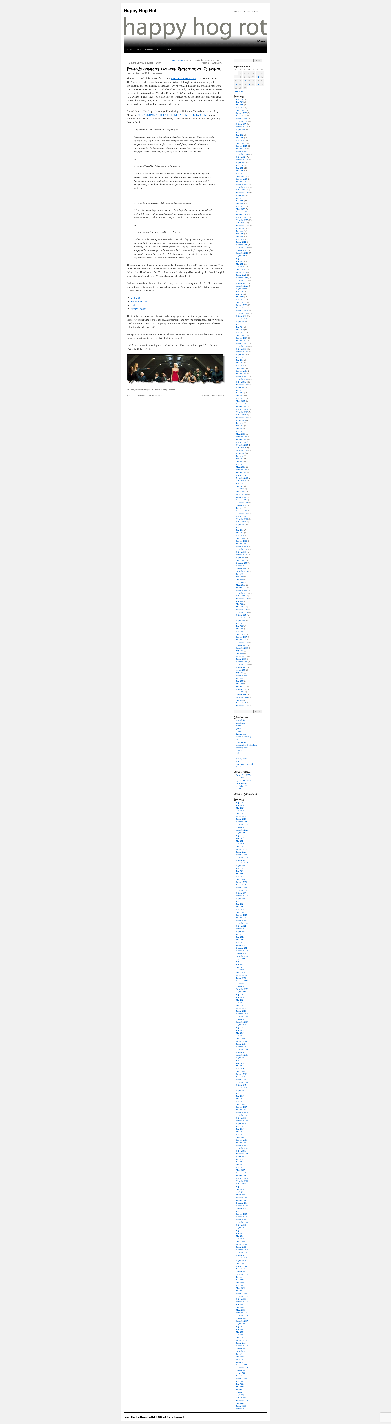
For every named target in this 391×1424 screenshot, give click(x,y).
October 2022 (241, 222)
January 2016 (241, 439)
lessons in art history (243, 736)
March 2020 (240, 302)
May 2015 (240, 461)
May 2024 (240, 170)
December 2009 (242, 563)
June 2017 (240, 393)
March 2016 (240, 434)
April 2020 (240, 299)
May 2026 (240, 104)
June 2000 (240, 681)
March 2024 (240, 176)
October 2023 (241, 190)
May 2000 (240, 683)
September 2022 (242, 225)
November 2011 (242, 519)
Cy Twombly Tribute (243, 780)
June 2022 (240, 233)
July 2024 (239, 165)
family (238, 725)
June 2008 (240, 601)
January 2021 (241, 275)
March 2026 (240, 110)
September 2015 (242, 450)
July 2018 (239, 357)
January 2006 (241, 659)
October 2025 (241, 124)
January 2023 (241, 214)
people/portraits (241, 742)
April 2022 (240, 239)
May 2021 (240, 264)
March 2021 (240, 269)
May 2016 (240, 428)
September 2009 (242, 571)
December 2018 (242, 343)
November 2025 (242, 121)
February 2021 (241, 272)
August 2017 (241, 387)
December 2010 (242, 546)
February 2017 (241, 403)
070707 (239, 788)
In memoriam (241, 734)
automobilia (240, 720)
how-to (238, 731)
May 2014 (240, 486)
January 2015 (241, 472)
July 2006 (239, 650)
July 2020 (239, 291)
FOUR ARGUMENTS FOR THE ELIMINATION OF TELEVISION (171, 114)
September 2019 (242, 318)
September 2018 (242, 351)
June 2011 (240, 530)
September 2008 (242, 598)
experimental (240, 723)
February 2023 (241, 211)
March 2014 (240, 491)
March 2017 (240, 401)
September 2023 (242, 192)
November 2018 (242, 346)
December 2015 (242, 442)
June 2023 (240, 200)
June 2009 (240, 576)
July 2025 (239, 132)
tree (237, 756)
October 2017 (241, 382)
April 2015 (240, 464)
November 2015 (242, 445)
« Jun (236, 91)
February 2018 (241, 371)
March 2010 (240, 560)
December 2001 (242, 675)
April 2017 (240, 398)
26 (258, 84)
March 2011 (240, 538)
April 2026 (240, 107)
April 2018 (240, 365)
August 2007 (241, 620)
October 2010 (241, 552)
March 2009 (240, 585)
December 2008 (242, 590)
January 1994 (241, 702)
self (237, 753)
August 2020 (241, 288)
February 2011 (241, 541)
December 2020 (242, 277)
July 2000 (239, 678)
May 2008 (240, 604)
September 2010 (242, 554)
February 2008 (241, 609)
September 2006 (242, 648)
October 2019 (241, 316)
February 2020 (241, 305)
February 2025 (241, 146)
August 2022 (241, 228)
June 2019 (240, 327)
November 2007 (242, 612)
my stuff (239, 739)
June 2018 (240, 360)
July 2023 (239, 198)
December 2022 (242, 217)
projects (239, 750)
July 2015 (239, 456)
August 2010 (241, 557)
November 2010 (242, 549)
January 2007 (241, 639)
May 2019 (240, 329)
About (138, 49)
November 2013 (242, 502)
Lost (132, 305)
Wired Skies (240, 766)
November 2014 (242, 478)
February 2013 (241, 510)
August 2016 (241, 420)
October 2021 (241, 250)
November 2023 (242, 187)
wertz (238, 761)
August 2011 (241, 524)
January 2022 (241, 242)
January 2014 (241, 497)
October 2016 (241, 414)
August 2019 (241, 321)
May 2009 (240, 579)
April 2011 (240, 535)
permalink (170, 389)
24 (249, 84)
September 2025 (242, 126)
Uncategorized (241, 758)
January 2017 (241, 406)
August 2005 (241, 670)
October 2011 (241, 521)
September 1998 (242, 697)
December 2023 (242, 184)
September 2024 (242, 159)
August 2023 (241, 195)
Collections (148, 49)
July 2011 (239, 527)
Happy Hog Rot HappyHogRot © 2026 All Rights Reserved (154, 1416)
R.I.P (158, 49)
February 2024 (241, 179)
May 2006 (240, 653)
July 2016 (239, 423)
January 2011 (241, 543)
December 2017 (242, 376)
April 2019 (240, 332)
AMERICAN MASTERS (183, 78)
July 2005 (239, 672)
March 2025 (240, 143)
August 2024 (241, 162)
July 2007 (239, 623)
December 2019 (242, 310)
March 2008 (240, 606)
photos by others (242, 747)
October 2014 (241, 480)
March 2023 (240, 209)
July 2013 (239, 508)
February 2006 (241, 656)
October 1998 (241, 694)
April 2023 (240, 206)
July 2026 (239, 99)
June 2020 (240, 294)
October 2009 (241, 568)
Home (129, 49)
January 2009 (241, 587)
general (180, 60)
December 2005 (242, 661)
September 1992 (242, 705)
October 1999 (241, 689)
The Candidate (241, 783)
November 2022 (242, 220)
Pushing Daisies (138, 308)
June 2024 (240, 168)
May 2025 (240, 137)
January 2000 (241, 686)
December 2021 (242, 244)
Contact (167, 49)
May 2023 (240, 203)
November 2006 (242, 642)
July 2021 (239, 258)
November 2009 (242, 565)
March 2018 (240, 368)
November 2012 (242, 513)
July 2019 (239, 324)
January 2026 (241, 115)
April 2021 (240, 266)
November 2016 (242, 412)
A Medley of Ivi (242, 786)
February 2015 (241, 469)
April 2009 (240, 582)
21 (236, 84)
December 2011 (242, 516)
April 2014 (240, 489)
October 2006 (241, 645)
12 (258, 76)
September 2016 (242, 417)
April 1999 (240, 692)
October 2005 (241, 667)
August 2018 (241, 354)
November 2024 (242, 154)
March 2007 (240, 634)
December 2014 (242, 475)
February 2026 (241, 113)
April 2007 (240, 631)
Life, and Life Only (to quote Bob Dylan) (144, 62)
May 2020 (240, 296)
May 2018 (240, 362)
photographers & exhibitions (246, 745)
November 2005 (242, 664)
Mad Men (135, 297)
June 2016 (240, 425)
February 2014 (241, 494)
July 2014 (239, 483)
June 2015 (240, 458)
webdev (158, 72)
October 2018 (241, 349)
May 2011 (240, 532)
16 (245, 80)
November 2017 (242, 379)
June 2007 (240, 626)
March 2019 (240, 335)
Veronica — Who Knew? (213, 62)
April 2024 (240, 173)
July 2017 (239, 390)
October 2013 (241, 505)
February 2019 (241, 338)
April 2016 (240, 431)
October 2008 (241, 596)
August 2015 (241, 453)
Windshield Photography (245, 764)
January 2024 (241, 181)
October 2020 (241, 283)
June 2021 (240, 261)
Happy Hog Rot (140, 10)
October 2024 (241, 157)
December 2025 (242, 118)
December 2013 (242, 499)
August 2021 (241, 255)
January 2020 (241, 307)
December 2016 (242, 409)
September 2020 (242, 286)
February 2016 (241, 436)
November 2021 (242, 247)
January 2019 (241, 340)
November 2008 (242, 593)
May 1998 (240, 700)
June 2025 (240, 135)
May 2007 (240, 628)
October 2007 (241, 615)
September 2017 (242, 384)
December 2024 (242, 151)
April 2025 (240, 140)
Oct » (241, 91)
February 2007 (241, 637)
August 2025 (241, 129)
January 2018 (241, 373)
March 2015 (240, 467)
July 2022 (239, 231)
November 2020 (242, 280)
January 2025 (241, 148)
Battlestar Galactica (139, 301)
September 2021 (242, 253)
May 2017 (240, 395)
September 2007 (242, 617)
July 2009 (239, 574)
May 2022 (240, 236)
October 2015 (241, 447)
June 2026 (240, 102)
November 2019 (242, 313)
